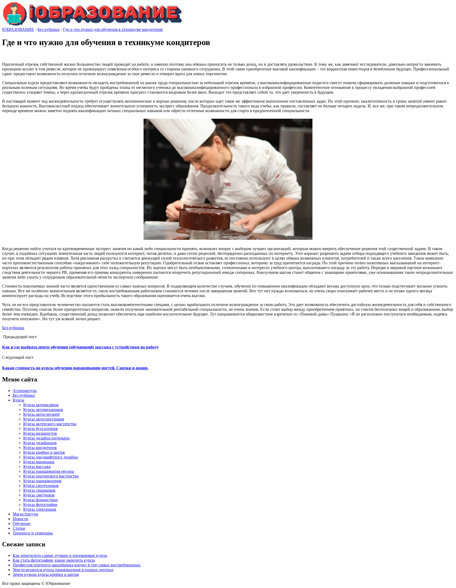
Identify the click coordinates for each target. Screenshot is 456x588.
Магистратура (25, 514)
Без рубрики (13, 328)
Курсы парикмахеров (42, 481)
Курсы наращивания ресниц (48, 471)
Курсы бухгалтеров (40, 428)
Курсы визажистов (40, 433)
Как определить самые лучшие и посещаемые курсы (60, 555)
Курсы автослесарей (41, 414)
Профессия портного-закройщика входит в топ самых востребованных (77, 565)
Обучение (21, 523)
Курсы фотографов (40, 504)
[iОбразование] (92, 24)
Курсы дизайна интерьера (46, 438)
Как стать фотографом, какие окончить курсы (54, 560)
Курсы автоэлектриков (43, 419)
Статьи (19, 528)
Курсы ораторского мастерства (51, 476)
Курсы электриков (39, 509)
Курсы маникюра (38, 462)
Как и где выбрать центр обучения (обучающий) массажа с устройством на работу (80, 347)
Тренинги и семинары (33, 533)
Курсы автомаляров (41, 405)
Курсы (18, 400)
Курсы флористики (40, 500)
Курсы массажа (37, 466)
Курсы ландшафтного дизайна (50, 457)
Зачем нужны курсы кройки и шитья (46, 574)
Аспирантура (25, 390)
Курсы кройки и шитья (44, 452)
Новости (20, 519)
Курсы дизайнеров (40, 443)
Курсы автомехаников (43, 409)
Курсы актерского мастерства (49, 424)
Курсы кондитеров (40, 447)
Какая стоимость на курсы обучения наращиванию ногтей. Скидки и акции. (75, 368)
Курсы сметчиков (39, 495)
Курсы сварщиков (39, 490)
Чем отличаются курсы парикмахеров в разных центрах (63, 569)
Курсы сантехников (41, 485)
